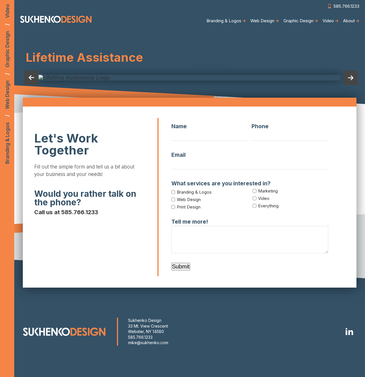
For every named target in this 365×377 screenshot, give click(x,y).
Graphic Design (7, 49)
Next (351, 78)
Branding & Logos (7, 143)
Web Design (7, 95)
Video (7, 11)
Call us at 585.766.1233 (66, 212)
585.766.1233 (140, 337)
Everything (268, 206)
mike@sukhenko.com (148, 342)
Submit (181, 266)
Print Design (188, 207)
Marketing (268, 191)
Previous (31, 78)
